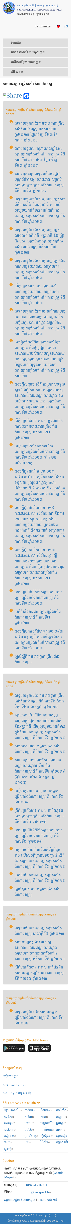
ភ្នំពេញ (60, 1123)
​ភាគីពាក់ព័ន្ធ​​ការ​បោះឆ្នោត (26, 62)
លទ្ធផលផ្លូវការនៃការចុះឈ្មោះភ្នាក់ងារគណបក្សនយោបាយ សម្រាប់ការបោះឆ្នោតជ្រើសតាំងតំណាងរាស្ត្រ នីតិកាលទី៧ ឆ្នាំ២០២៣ (40, 269)
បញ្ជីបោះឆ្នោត (10, 1076)
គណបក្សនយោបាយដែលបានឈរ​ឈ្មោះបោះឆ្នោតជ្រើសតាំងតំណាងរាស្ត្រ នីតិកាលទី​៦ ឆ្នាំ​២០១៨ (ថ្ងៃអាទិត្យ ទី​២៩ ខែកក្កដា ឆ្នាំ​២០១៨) (40, 772)
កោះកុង (8, 1123)
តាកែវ (7, 1142)
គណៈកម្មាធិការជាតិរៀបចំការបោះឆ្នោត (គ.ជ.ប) (35, 1215)
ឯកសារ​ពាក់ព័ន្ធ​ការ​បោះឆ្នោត (28, 52)
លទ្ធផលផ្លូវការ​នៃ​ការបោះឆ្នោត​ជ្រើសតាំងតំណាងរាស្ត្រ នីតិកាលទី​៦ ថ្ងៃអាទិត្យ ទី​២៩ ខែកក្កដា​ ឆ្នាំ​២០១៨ (39, 701)
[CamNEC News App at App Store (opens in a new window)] (39, 1049)
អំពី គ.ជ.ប (17, 72)
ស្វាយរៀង (61, 1136)
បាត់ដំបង (30, 1110)
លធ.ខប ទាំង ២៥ (47, 1200)
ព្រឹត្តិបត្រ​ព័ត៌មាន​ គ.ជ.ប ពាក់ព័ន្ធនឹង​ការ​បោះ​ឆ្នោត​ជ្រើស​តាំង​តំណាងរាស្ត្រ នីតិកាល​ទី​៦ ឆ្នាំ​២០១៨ (39, 816)
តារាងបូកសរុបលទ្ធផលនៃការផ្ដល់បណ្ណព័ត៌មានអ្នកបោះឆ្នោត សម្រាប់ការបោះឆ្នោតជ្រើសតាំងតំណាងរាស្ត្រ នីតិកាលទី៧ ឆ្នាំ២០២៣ (39, 182)
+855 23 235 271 (36, 1185)
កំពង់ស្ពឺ (8, 1117)
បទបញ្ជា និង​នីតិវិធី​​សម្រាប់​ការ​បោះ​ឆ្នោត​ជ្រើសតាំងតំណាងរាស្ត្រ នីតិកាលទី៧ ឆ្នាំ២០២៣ (38, 598)
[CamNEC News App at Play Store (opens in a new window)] (14, 1049)
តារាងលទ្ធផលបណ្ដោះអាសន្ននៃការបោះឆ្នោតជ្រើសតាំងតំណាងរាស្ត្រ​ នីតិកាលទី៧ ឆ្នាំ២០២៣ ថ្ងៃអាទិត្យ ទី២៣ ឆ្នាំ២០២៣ (40, 157)
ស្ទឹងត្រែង (45, 1136)
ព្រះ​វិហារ (8, 1130)
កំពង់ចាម (45, 1110)
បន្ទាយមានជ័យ (12, 1110)
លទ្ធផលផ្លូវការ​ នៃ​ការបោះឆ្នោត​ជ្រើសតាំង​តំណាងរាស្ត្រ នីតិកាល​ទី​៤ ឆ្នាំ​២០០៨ (39, 1018)
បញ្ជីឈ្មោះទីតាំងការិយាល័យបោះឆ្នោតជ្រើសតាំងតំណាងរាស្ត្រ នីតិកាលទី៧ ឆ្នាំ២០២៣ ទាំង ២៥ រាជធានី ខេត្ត (40, 455)
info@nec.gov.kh (37, 1192)
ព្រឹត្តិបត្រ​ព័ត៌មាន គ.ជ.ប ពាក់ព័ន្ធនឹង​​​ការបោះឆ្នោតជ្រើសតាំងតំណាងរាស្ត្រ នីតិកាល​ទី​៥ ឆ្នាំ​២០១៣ (39, 973)
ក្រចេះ (28, 1123)
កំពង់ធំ (28, 1117)
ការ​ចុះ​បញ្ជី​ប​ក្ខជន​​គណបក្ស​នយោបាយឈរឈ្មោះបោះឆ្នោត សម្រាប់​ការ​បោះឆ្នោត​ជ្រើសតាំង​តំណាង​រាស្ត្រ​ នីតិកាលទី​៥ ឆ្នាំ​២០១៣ (40, 951)
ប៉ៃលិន (44, 1142)
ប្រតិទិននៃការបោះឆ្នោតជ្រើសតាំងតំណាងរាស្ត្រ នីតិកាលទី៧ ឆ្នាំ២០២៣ (38, 617)
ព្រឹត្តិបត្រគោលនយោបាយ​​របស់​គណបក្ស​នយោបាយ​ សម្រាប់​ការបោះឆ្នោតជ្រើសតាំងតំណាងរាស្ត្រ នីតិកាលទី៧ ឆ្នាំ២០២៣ (40, 295)
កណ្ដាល (60, 1117)
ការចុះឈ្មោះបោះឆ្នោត (15, 1085)
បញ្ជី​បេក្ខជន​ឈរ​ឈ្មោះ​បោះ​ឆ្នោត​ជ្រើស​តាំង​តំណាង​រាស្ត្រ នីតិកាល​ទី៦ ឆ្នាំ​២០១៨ (39, 797)
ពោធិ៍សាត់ (46, 1130)
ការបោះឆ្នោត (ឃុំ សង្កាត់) (17, 1093)
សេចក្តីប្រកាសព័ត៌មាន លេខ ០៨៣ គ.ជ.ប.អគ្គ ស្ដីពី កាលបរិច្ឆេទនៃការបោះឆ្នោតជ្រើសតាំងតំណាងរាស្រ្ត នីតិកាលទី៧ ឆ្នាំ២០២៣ (40, 640)
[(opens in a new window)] (13, 96)
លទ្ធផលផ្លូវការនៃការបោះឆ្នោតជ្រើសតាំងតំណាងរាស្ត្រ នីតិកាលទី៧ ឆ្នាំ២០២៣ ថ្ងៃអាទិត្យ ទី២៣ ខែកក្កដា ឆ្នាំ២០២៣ (39, 132)
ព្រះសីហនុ (30, 1136)
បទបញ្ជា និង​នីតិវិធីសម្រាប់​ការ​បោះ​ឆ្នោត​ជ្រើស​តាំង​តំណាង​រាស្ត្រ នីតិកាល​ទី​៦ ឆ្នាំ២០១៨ (38, 836)
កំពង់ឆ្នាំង (61, 1110)
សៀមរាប (9, 1136)
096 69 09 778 (55, 1221)
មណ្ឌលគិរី (45, 1123)
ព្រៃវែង (28, 1130)
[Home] (9, 7)
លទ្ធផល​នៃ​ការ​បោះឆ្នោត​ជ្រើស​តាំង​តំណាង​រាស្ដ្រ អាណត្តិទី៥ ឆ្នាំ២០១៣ (39, 931)
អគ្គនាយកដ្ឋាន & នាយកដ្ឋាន (19, 1200)
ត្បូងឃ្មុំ (7, 1149)
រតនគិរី (59, 1130)
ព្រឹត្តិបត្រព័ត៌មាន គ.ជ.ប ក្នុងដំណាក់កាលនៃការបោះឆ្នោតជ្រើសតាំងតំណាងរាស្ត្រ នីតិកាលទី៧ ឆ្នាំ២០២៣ (39, 429)
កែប (27, 1142)
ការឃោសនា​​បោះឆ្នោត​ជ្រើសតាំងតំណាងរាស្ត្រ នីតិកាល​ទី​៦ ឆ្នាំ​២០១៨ (40, 749)
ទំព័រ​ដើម (16, 43)
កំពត (43, 1117)
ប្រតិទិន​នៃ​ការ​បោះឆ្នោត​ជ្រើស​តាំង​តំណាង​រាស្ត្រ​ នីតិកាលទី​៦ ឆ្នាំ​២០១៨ (40, 878)
